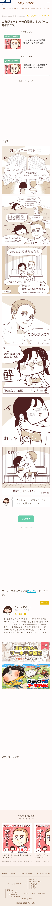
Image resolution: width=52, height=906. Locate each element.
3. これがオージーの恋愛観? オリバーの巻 (38, 16)
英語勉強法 (13, 894)
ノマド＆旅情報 (14, 896)
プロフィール (21, 884)
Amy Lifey (26, 3)
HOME (4, 873)
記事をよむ (11, 890)
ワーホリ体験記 (26, 873)
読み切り (34, 884)
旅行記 (33, 888)
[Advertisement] (26, 111)
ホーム (10, 884)
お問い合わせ (27, 899)
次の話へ (26, 519)
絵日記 (33, 886)
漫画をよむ (14, 873)
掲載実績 (41, 893)
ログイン (31, 591)
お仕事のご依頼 (29, 893)
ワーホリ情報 (12, 892)
